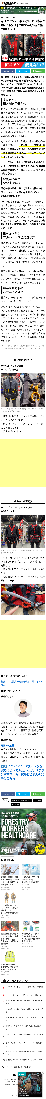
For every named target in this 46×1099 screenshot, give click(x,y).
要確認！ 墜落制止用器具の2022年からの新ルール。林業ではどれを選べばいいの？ (10, 881)
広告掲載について (10, 1082)
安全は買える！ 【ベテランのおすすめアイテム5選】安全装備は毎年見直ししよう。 (31, 937)
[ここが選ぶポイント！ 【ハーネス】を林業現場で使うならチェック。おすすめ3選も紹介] (10, 897)
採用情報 (8, 1084)
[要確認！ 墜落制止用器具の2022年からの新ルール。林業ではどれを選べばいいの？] (10, 869)
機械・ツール (11, 17)
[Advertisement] (23, 463)
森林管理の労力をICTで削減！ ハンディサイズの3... (24, 1060)
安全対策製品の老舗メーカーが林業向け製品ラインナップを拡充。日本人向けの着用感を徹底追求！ (9, 939)
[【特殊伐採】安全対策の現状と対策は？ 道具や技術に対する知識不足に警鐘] (31, 869)
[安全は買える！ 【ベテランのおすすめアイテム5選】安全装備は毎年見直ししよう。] (31, 926)
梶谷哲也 (15, 804)
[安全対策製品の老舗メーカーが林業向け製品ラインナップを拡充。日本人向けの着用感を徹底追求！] (10, 926)
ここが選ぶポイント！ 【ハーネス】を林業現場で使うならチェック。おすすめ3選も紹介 (10, 909)
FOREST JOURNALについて (13, 1079)
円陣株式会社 (7, 745)
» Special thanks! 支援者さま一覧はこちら (16, 1067)
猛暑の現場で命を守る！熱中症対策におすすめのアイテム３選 (9, 966)
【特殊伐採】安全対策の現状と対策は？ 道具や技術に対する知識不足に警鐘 (30, 881)
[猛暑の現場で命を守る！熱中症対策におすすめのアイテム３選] (10, 956)
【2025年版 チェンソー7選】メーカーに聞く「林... (24, 995)
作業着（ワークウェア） (21, 800)
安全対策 (37, 800)
